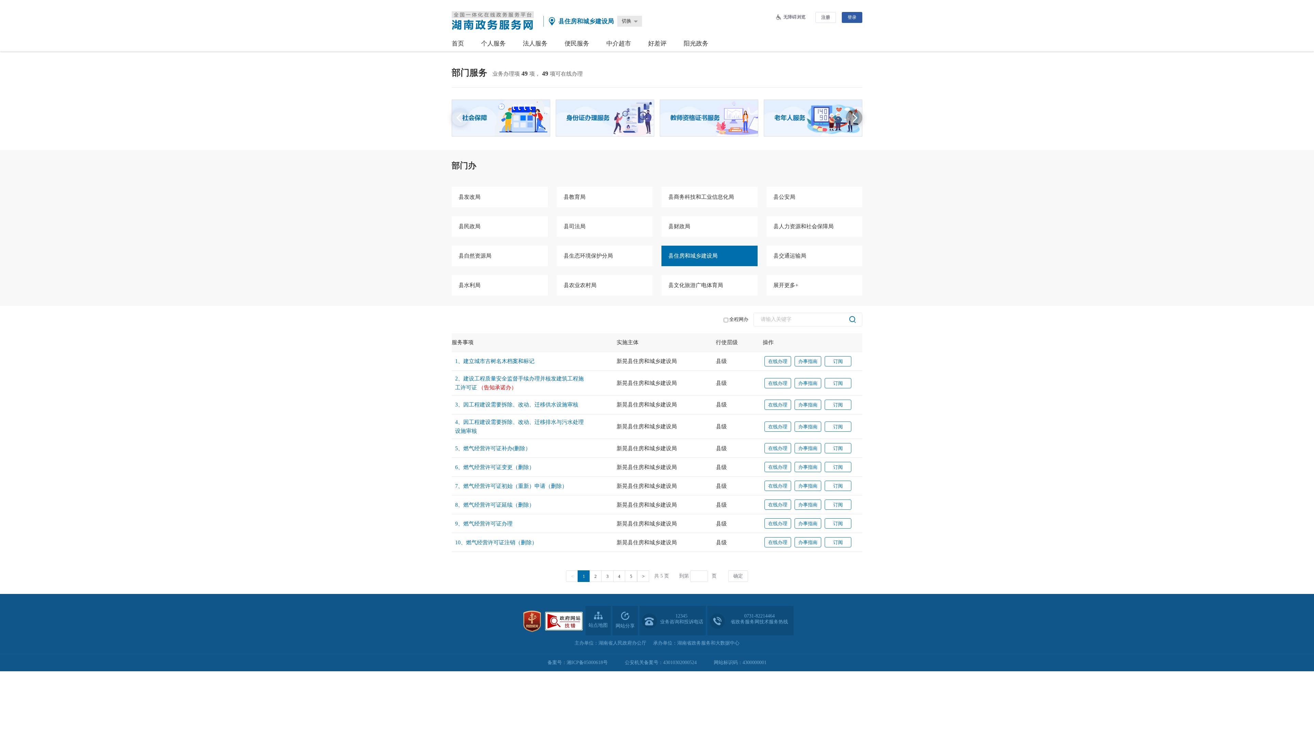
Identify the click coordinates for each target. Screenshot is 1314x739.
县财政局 (679, 226)
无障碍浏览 (794, 17)
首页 (458, 43)
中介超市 (618, 43)
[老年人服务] (813, 118)
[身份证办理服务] (605, 118)
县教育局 (574, 197)
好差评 (657, 43)
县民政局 (469, 226)
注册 (825, 17)
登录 (852, 17)
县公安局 (784, 197)
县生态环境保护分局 (588, 256)
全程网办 (738, 319)
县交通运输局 (789, 256)
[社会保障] (501, 118)
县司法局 (574, 226)
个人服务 (493, 43)
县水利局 (469, 285)
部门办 (464, 165)
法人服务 (535, 43)
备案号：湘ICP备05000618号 (578, 662)
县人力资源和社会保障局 (803, 226)
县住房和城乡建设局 (693, 256)
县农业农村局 (580, 285)
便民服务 (577, 43)
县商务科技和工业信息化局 (701, 197)
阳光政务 (696, 43)
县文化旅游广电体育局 (695, 285)
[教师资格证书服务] (709, 118)
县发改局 (469, 197)
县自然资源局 (475, 256)
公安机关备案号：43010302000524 (661, 662)
